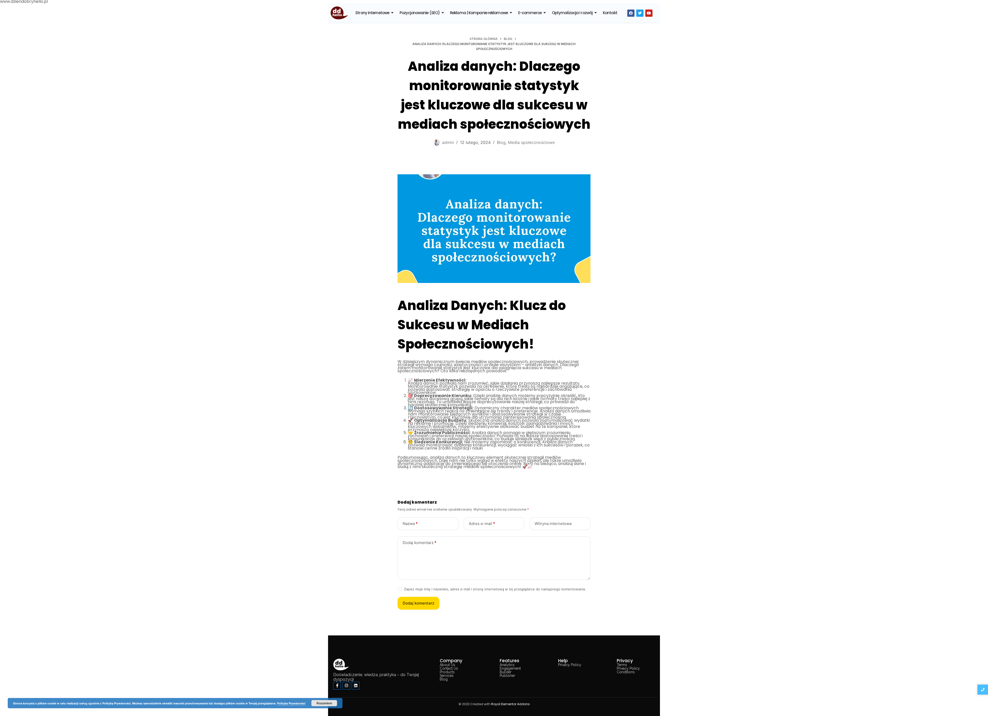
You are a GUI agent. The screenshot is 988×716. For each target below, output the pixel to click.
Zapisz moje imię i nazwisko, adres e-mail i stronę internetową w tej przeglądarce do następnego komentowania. (495, 589)
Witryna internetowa (553, 523)
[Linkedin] (355, 685)
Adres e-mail (482, 523)
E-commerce (530, 12)
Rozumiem (324, 703)
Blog (501, 142)
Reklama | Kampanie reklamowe (479, 12)
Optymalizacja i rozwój (572, 12)
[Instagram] (346, 685)
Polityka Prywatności (291, 703)
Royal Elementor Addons (510, 704)
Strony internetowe (372, 12)
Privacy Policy (569, 665)
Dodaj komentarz (419, 542)
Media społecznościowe (531, 142)
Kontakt (610, 12)
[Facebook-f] (337, 685)
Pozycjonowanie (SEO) (420, 12)
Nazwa (410, 523)
